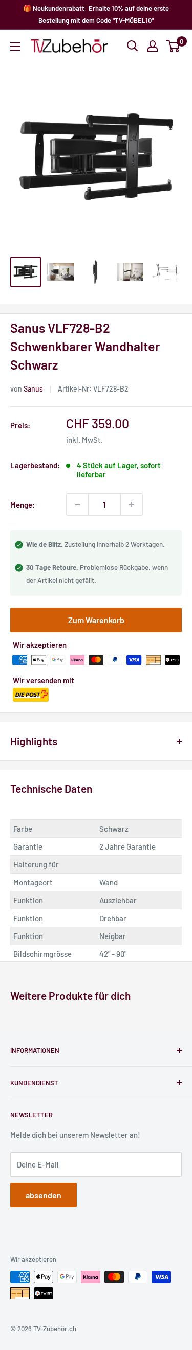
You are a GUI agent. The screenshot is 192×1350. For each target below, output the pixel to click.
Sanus (33, 388)
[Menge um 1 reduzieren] (77, 504)
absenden (43, 1195)
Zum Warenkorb (96, 620)
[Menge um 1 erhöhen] (131, 504)
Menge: (22, 504)
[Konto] (152, 46)
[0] (173, 46)
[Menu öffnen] (15, 46)
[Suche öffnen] (132, 46)
